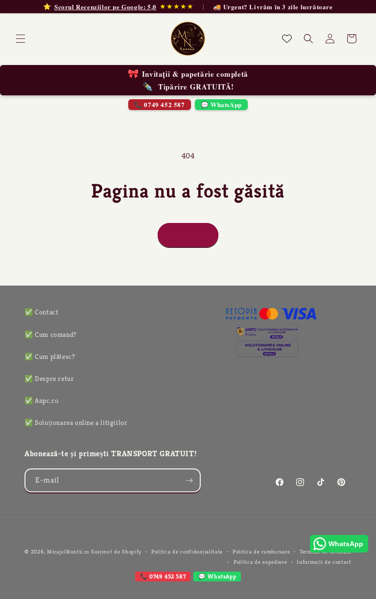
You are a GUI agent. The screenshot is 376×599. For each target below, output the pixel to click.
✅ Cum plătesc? (49, 356)
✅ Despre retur (49, 378)
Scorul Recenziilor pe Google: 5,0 (105, 7)
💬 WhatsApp (221, 104)
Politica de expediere (260, 561)
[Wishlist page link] (287, 39)
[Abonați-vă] (189, 480)
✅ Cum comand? (50, 334)
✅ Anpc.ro (41, 400)
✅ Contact (41, 312)
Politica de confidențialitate (187, 551)
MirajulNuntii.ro (68, 551)
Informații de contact (324, 561)
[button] (20, 38)
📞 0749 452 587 (159, 104)
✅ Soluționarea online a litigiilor (75, 422)
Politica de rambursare (261, 551)
